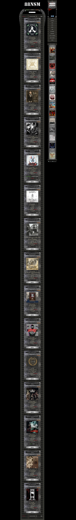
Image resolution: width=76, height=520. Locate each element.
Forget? (53, 4)
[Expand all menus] (48, 16)
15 (36, 16)
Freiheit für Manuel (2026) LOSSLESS (32, 19)
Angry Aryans (33, 203)
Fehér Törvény (34, 71)
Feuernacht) (36, 176)
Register (52, 2)
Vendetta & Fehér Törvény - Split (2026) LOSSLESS (32, 54)
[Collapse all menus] (56, 16)
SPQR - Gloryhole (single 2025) (32, 484)
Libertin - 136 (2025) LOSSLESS (32, 352)
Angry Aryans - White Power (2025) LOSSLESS (32, 186)
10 (34, 16)
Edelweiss (33, 443)
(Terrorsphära (33, 176)
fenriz (26, 47)
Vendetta (31, 71)
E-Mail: (50, 2)
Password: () (51, 4)
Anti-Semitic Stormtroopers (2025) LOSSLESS (32, 219)
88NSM (26, 79)
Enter (52, 7)
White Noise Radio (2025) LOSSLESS (32, 287)
